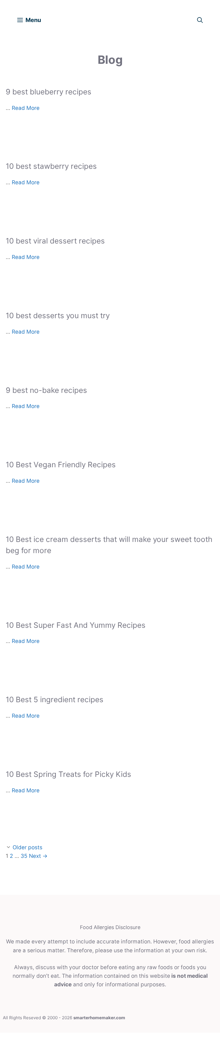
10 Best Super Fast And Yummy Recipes (76, 625)
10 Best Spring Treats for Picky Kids (68, 774)
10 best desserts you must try (58, 315)
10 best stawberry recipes (51, 166)
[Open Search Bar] (200, 20)
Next (38, 856)
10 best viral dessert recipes (55, 240)
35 (24, 856)
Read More (26, 108)
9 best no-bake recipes (46, 390)
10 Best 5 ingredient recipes (54, 699)
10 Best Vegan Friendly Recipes (61, 464)
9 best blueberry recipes (48, 91)
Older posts (27, 847)
